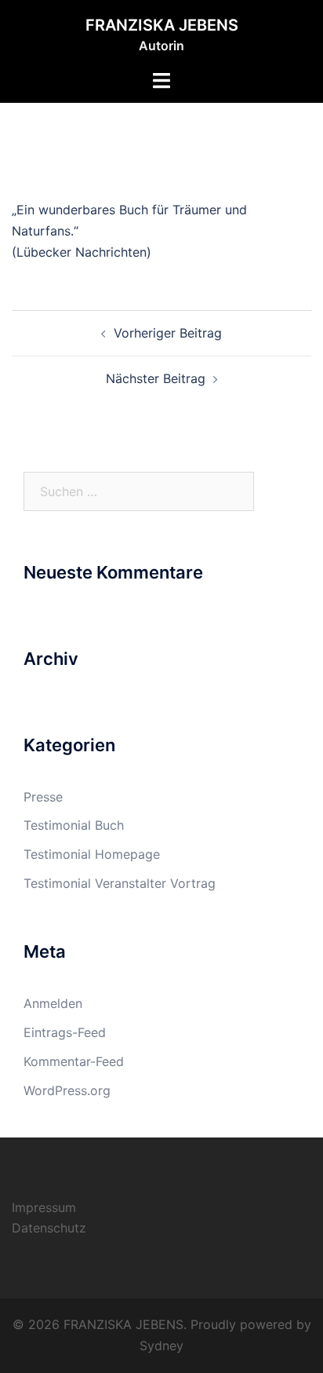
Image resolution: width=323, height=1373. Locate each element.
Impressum (44, 1207)
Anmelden (53, 1003)
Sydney (161, 1345)
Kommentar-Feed (74, 1061)
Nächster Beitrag (155, 378)
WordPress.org (67, 1090)
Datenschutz (49, 1228)
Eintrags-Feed (65, 1032)
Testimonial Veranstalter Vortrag (120, 883)
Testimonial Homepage (92, 854)
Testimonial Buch (74, 825)
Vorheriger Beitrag (168, 333)
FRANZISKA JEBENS (161, 25)
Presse (43, 797)
